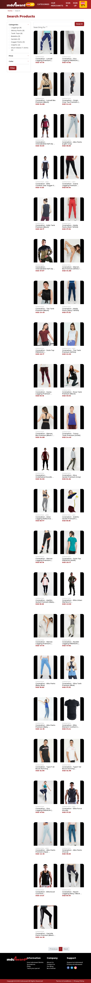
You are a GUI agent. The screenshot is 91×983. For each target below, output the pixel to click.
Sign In (68, 4)
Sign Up (75, 4)
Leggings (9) (16, 28)
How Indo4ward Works (35, 962)
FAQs (29, 966)
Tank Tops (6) (16, 33)
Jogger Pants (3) (18, 42)
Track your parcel (33, 968)
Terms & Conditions (63, 981)
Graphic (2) (15, 45)
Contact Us (51, 964)
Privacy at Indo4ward (74, 964)
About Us (50, 962)
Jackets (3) (15, 39)
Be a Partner (51, 968)
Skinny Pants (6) (17, 31)
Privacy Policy (79, 981)
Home (10, 11)
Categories (43, 4)
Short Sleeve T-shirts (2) (19, 49)
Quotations (31, 964)
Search (79, 24)
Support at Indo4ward (75, 962)
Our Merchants (57, 4)
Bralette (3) (15, 36)
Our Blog (50, 966)
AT (82, 6)
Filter (12, 68)
